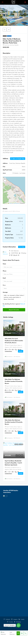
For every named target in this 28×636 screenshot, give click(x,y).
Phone (4, 271)
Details (20, 351)
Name (4, 264)
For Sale (4, 36)
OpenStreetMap (16, 203)
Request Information (14, 310)
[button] (14, 15)
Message (5, 292)
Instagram (15, 619)
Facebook (7, 619)
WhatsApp (23, 253)
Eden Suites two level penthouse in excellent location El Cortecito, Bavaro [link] (14, 341)
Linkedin (22, 619)
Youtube (11, 622)
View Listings (21, 247)
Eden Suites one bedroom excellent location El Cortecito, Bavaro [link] (14, 422)
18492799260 (14, 253)
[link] (14, 328)
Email (4, 278)
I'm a (4, 285)
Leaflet (10, 203)
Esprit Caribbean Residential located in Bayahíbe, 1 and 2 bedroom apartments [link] (13, 463)
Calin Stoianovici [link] (17, 356)
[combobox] (14, 288)
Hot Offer (9, 36)
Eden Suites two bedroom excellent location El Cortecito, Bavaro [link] (14, 381)
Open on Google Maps (18, 158)
